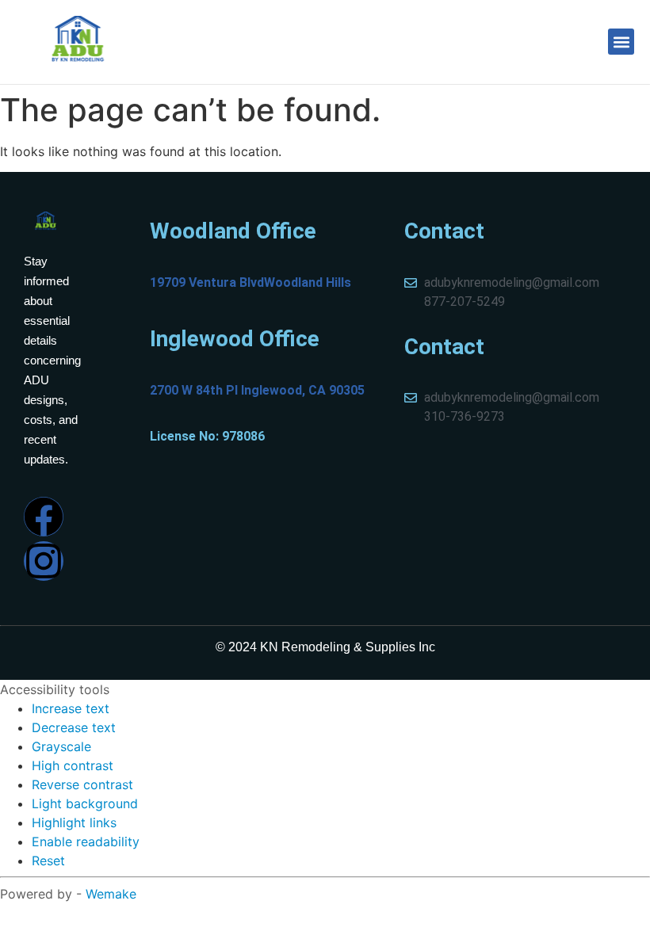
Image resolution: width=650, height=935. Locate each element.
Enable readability (86, 841)
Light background (85, 803)
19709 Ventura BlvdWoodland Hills (250, 282)
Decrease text (74, 727)
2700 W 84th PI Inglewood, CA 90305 (257, 390)
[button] (621, 42)
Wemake (111, 894)
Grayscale (61, 746)
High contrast (72, 765)
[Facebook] (43, 516)
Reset (48, 860)
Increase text (70, 708)
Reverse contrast (82, 784)
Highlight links (74, 822)
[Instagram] (43, 561)
